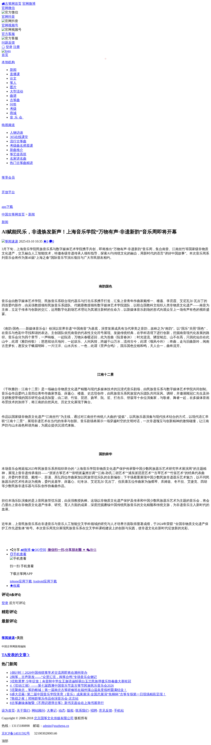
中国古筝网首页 (13, 214)
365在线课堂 (19, 137)
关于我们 (23, 710)
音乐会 (16, 117)
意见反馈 (105, 710)
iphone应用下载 (21, 581)
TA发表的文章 (14, 655)
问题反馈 (8, 42)
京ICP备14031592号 (16, 733)
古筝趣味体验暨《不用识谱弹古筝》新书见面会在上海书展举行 (57, 703)
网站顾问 (38, 710)
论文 (13, 78)
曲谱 (13, 95)
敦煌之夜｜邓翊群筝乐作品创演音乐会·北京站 (44, 698)
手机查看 (19, 554)
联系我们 (82, 710)
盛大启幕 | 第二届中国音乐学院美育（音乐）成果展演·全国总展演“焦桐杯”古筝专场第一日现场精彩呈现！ (88, 694)
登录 (9, 47)
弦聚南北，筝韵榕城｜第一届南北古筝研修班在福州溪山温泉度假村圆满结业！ (68, 690)
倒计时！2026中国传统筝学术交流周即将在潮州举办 (48, 672)
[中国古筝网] (6, 51)
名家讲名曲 (18, 158)
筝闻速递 (11, 241)
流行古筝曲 (18, 141)
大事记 (52, 710)
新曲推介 (16, 150)
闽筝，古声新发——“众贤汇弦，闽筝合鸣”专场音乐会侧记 (53, 677)
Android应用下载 (45, 581)
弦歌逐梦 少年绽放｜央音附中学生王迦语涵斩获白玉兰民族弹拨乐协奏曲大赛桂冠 (70, 681)
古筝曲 (15, 100)
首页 (5, 55)
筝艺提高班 (18, 154)
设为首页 (8, 710)
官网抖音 (8, 16)
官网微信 (8, 8)
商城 (13, 113)
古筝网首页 (13, 3)
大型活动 (16, 91)
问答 (13, 104)
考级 (13, 108)
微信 (72, 550)
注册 (16, 47)
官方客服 (8, 34)
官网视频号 (10, 25)
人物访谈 (16, 132)
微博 (27, 550)
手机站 (119, 710)
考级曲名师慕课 (21, 145)
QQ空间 (40, 550)
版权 (70, 710)
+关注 (19, 638)
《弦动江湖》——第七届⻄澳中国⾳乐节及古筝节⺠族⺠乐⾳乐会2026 (62, 685)
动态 (62, 710)
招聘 (93, 710)
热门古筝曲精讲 (21, 163)
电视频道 (8, 125)
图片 (13, 87)
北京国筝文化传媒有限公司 (54, 718)
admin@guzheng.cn (56, 725)
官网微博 (28, 3)
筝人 (13, 82)
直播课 (15, 74)
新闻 (13, 69)
